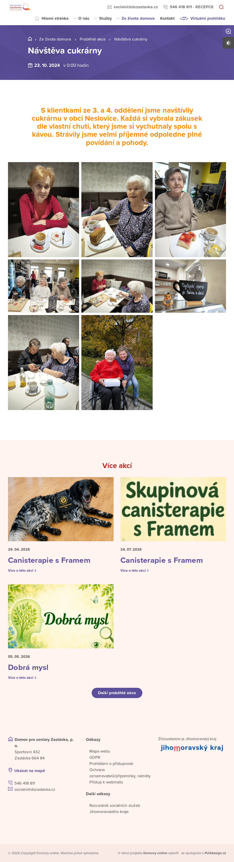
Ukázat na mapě (29, 770)
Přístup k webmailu (106, 782)
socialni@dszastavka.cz (136, 6)
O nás (83, 18)
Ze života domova (138, 18)
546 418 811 (24, 783)
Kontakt (167, 18)
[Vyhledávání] (221, 7)
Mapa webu (99, 751)
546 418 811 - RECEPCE (192, 6)
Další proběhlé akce (117, 692)
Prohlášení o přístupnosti (111, 763)
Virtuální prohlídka (207, 18)
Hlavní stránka (55, 18)
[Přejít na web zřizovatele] (192, 747)
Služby (105, 18)
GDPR (94, 757)
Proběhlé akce (93, 39)
